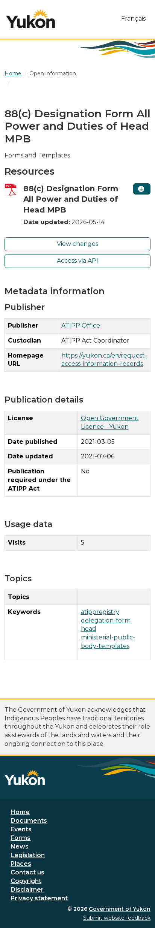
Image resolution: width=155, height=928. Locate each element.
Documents (29, 820)
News (20, 846)
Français (133, 18)
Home (20, 812)
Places (21, 863)
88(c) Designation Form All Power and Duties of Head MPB (70, 199)
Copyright (26, 881)
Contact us (27, 872)
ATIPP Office (80, 325)
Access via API (77, 260)
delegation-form (106, 620)
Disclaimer (27, 889)
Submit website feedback (116, 918)
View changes (77, 243)
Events (21, 829)
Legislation (28, 855)
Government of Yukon (119, 909)
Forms (20, 837)
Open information (52, 73)
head (88, 628)
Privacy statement (39, 898)
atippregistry (100, 611)
